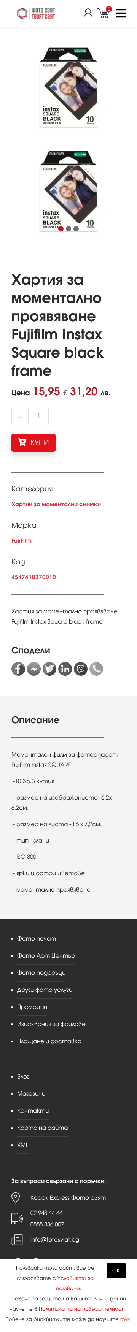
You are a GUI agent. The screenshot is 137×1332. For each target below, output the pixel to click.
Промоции (32, 1007)
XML (23, 1145)
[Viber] (81, 669)
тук (125, 1319)
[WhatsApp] (96, 669)
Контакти (33, 1110)
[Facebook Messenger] (34, 669)
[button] (61, 228)
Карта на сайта (42, 1128)
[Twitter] (49, 669)
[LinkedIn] (65, 669)
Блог (23, 1076)
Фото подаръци (41, 972)
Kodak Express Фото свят (68, 1197)
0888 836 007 (47, 1224)
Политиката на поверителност (82, 1309)
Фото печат (36, 938)
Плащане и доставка (49, 1041)
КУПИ (39, 443)
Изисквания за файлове (51, 1024)
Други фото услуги (44, 990)
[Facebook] (18, 669)
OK (116, 1270)
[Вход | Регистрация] (90, 13)
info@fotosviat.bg (54, 1239)
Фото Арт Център (46, 955)
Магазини (31, 1093)
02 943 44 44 (46, 1213)
